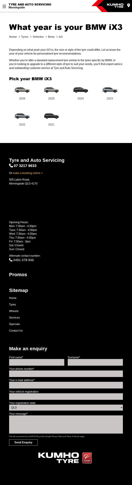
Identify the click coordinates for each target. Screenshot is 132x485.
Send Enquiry (23, 442)
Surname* (74, 357)
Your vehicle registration (23, 391)
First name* (16, 357)
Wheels (13, 311)
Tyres (12, 304)
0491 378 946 (23, 260)
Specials (14, 324)
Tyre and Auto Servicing (30, 4)
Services (14, 317)
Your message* (18, 413)
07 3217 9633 (25, 166)
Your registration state (22, 403)
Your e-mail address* (22, 380)
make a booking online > (28, 173)
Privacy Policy (57, 436)
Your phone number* (21, 368)
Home (12, 298)
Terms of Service (73, 436)
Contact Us (16, 330)
